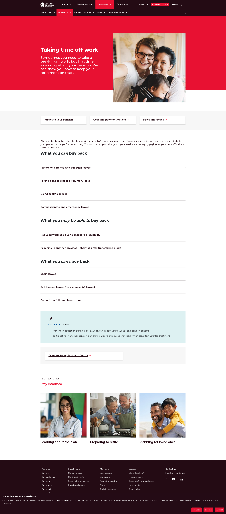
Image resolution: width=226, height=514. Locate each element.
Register (176, 4)
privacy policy (63, 500)
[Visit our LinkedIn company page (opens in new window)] (181, 479)
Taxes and (153, 119)
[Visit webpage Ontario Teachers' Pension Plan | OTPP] (47, 4)
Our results (47, 489)
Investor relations (76, 485)
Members (103, 4)
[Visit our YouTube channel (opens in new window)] (173, 478)
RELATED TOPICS (50, 378)
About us (46, 469)
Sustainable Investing (78, 481)
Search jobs (134, 489)
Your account (46, 12)
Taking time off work (69, 50)
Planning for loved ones (157, 442)
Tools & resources (116, 12)
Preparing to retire (82, 12)
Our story (46, 473)
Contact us (54, 324)
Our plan (46, 481)
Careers (121, 4)
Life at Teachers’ (136, 473)
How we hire (135, 485)
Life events (63, 12)
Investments (83, 4)
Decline (208, 510)
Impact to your (58, 119)
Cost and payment (110, 119)
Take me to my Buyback (68, 355)
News (99, 12)
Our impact (47, 485)
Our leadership (49, 477)
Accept (219, 510)
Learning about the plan (58, 442)
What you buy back (74, 220)
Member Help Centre (175, 473)
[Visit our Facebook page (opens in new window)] (166, 478)
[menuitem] (47, 12)
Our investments (76, 477)
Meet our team (136, 477)
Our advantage (75, 473)
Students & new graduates (141, 481)
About (65, 4)
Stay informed (51, 384)
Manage (196, 510)
